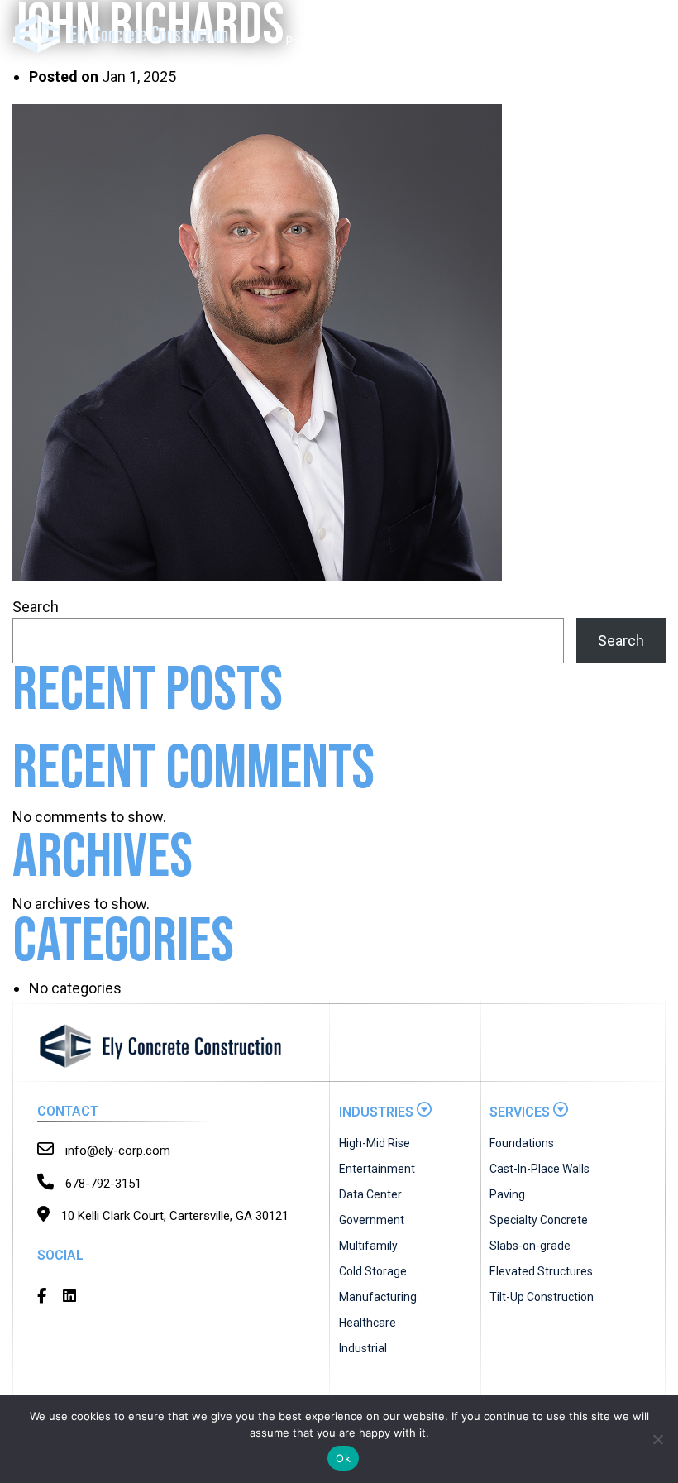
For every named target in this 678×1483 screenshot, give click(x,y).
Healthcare (367, 1322)
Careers (595, 41)
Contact (642, 41)
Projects (306, 41)
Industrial (363, 1348)
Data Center (370, 1194)
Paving (507, 1194)
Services (356, 41)
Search (35, 606)
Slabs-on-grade (530, 1245)
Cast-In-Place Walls (539, 1168)
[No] (657, 1439)
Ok (343, 1458)
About (552, 41)
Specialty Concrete (538, 1220)
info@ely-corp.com (116, 1150)
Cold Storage (373, 1271)
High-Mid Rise (374, 1143)
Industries (420, 41)
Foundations (521, 1143)
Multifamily (368, 1245)
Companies (491, 41)
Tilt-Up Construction (541, 1297)
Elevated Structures (541, 1271)
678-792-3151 (101, 1183)
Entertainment (377, 1168)
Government (371, 1220)
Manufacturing (378, 1297)
